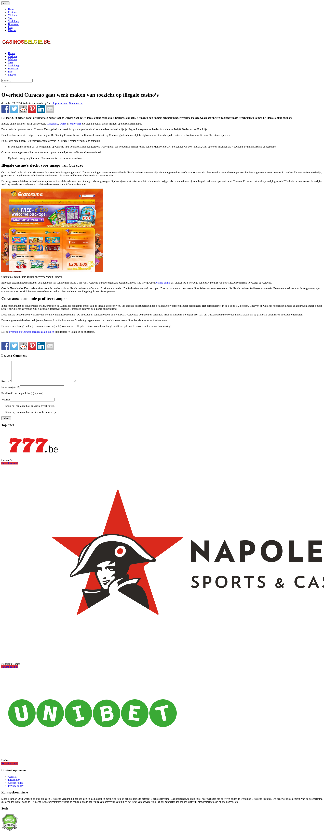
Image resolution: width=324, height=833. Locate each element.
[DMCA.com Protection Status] (9, 830)
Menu (5, 3)
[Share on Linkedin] (41, 109)
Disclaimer (14, 779)
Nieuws (12, 30)
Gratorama (52, 123)
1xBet (63, 123)
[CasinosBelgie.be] (26, 47)
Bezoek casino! (9, 463)
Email (22, 393)
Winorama (75, 123)
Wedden (12, 15)
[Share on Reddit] (23, 109)
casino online (163, 282)
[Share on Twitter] (14, 109)
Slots (10, 18)
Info (10, 27)
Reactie (6, 381)
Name (10, 387)
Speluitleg (13, 21)
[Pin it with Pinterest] (32, 109)
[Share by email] (50, 109)
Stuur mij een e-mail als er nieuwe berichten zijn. (31, 412)
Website (5, 399)
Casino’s (12, 12)
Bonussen (13, 24)
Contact (12, 776)
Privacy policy (15, 785)
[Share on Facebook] (5, 109)
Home (11, 9)
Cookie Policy (15, 782)
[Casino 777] (33, 454)
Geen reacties (76, 103)
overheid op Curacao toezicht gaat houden (31, 331)
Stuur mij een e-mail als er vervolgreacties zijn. (30, 406)
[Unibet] (92, 754)
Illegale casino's (60, 103)
